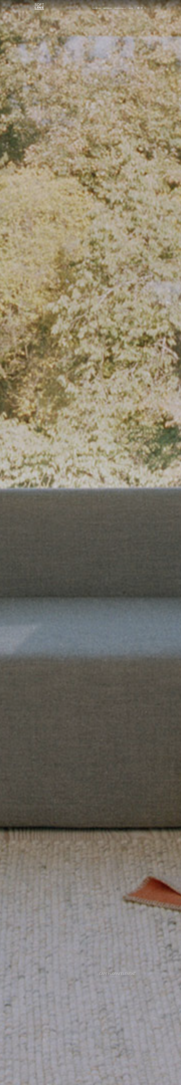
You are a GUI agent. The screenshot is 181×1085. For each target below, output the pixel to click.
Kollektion (96, 8)
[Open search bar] (145, 9)
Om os (131, 8)
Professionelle (120, 8)
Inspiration (107, 8)
